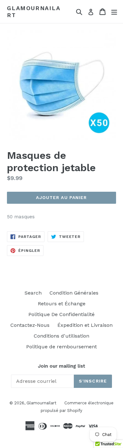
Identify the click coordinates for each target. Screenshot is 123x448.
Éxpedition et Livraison (85, 325)
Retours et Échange (61, 304)
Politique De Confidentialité (61, 314)
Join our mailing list (61, 366)
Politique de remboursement (61, 347)
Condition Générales (74, 293)
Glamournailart (34, 11)
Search (33, 293)
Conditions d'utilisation (61, 336)
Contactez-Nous (30, 325)
